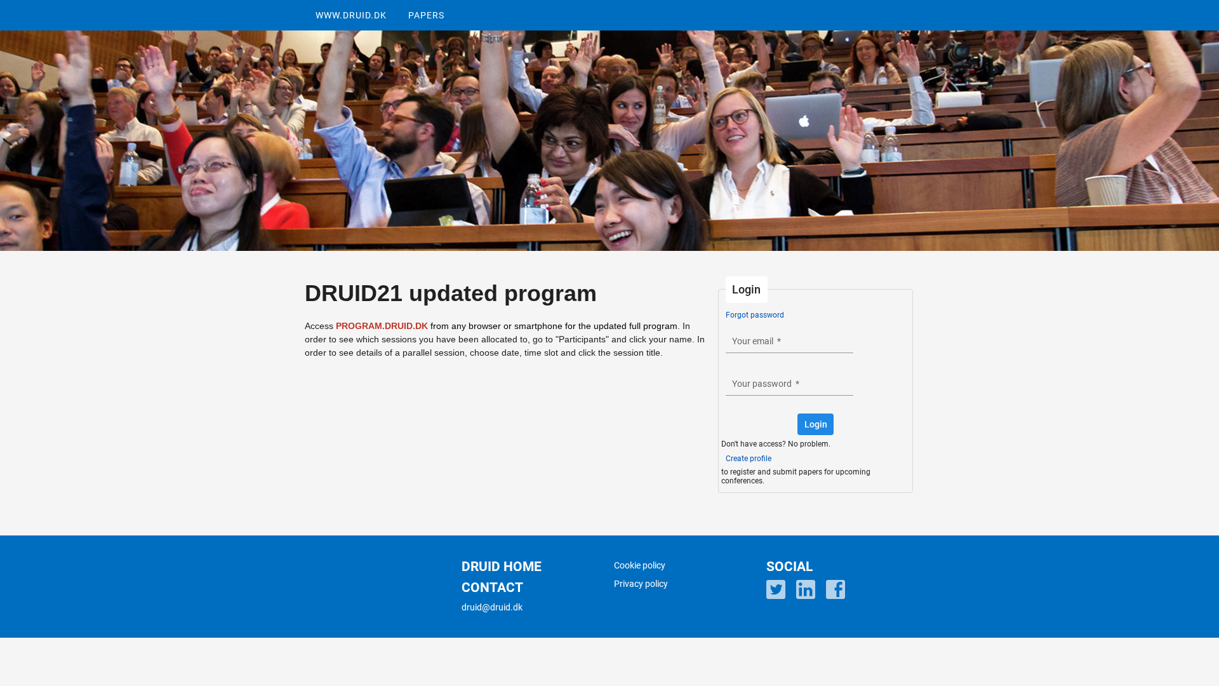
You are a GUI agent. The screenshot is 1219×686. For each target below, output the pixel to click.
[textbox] (789, 340)
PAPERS (426, 15)
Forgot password (755, 315)
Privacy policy (641, 584)
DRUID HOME (502, 566)
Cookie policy (639, 565)
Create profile (748, 458)
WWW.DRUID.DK (351, 15)
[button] (815, 424)
